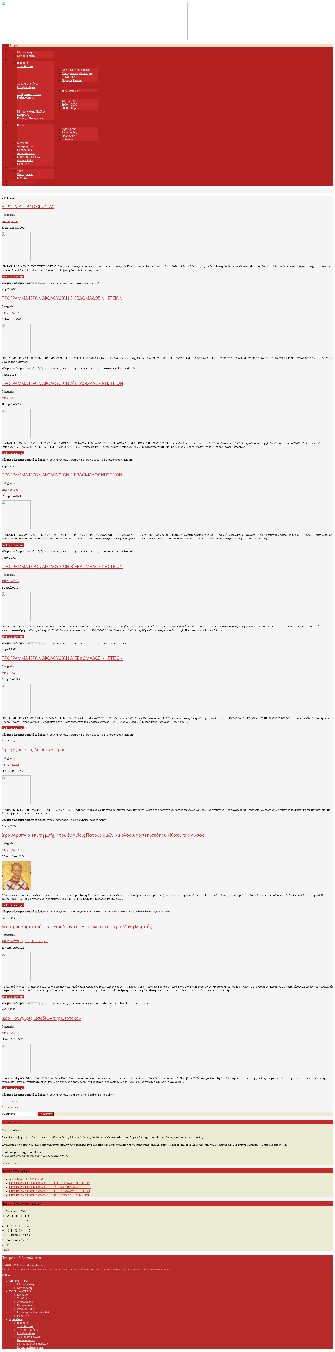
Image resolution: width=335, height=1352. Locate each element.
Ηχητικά (22, 177)
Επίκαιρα (67, 139)
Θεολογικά (68, 135)
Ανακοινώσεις (26, 153)
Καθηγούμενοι (26, 97)
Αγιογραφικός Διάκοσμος (77, 73)
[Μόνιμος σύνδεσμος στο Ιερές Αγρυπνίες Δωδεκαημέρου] (16, 803)
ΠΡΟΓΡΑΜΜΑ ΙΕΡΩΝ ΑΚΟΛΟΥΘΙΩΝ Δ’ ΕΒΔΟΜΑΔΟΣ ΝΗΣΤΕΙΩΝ (62, 383)
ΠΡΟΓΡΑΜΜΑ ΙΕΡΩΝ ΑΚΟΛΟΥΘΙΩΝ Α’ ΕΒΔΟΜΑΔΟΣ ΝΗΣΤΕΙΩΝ (62, 658)
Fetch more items (11, 1107)
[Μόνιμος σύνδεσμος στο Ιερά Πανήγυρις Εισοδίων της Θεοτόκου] (16, 1071)
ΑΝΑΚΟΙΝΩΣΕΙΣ (10, 313)
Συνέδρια (22, 142)
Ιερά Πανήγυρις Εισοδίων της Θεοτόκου (41, 1018)
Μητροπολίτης (26, 55)
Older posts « (9, 1101)
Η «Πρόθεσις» (71, 90)
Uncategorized (10, 221)
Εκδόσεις (23, 163)
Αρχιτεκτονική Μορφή (76, 69)
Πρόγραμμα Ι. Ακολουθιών (34, 1312)
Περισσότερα (9, 1163)
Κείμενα (22, 125)
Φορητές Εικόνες (72, 80)
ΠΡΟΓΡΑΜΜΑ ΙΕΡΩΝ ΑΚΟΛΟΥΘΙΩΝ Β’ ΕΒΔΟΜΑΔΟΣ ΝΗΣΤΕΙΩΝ (62, 566)
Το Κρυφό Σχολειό (29, 94)
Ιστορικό (22, 62)
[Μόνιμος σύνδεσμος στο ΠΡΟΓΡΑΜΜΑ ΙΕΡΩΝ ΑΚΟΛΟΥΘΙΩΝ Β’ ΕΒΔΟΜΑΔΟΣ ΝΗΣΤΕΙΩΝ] (16, 620)
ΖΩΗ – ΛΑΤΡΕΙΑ (20, 1291)
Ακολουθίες (69, 132)
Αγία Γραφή (69, 129)
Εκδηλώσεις (24, 149)
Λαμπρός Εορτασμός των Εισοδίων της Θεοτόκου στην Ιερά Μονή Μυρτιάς (77, 926)
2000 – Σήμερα (71, 108)
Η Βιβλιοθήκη (26, 87)
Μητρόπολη (24, 52)
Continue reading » (13, 276)
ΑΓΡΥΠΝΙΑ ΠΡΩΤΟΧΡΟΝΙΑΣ (28, 206)
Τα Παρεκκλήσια (27, 83)
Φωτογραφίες (25, 174)
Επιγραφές (68, 76)
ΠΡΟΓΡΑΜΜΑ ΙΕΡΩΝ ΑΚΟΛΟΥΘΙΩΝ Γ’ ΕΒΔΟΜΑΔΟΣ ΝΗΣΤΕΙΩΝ (62, 475)
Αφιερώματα (25, 146)
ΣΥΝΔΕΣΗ (7, 1274)
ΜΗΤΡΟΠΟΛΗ (19, 1281)
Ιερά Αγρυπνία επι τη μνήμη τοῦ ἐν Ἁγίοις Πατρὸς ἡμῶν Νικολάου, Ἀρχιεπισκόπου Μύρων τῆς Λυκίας (103, 835)
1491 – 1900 (69, 101)
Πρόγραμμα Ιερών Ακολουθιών (28, 158)
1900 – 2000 (69, 104)
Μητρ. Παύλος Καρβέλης (32, 1343)
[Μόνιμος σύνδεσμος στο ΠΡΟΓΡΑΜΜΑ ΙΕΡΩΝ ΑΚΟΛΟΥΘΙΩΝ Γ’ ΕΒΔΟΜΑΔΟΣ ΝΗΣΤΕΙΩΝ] (16, 528)
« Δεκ (5, 1249)
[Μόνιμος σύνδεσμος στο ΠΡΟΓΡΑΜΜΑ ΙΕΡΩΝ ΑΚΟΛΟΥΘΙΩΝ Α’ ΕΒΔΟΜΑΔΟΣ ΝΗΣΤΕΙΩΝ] (16, 711)
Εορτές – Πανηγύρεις (30, 118)
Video (20, 170)
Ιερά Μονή (16, 1319)
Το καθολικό (25, 66)
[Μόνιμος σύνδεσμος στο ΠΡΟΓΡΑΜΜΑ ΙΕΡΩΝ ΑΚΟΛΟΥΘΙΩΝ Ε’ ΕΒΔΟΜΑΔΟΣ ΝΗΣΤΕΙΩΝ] (16, 351)
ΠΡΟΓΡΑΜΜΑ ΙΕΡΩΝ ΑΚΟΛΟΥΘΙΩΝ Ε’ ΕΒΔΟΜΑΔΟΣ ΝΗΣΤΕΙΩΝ (62, 298)
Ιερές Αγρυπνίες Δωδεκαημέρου (33, 750)
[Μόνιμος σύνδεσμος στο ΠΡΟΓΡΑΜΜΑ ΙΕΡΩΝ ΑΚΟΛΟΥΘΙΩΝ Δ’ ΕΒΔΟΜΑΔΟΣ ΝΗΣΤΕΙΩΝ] (16, 436)
